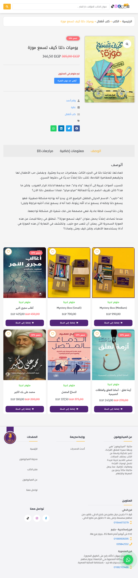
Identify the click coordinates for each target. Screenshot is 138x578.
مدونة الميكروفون (28, 459)
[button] (128, 7)
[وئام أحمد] (78, 101)
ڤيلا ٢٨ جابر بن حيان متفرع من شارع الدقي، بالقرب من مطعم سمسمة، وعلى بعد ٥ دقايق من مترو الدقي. (107, 516)
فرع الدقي (127, 510)
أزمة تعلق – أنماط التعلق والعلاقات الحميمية (113, 392)
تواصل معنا (32, 490)
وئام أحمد (71, 100)
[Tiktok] (112, 6)
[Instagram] (116, 6)
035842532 (122, 544)
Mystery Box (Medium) (113, 308)
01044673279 (121, 522)
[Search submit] (7, 6)
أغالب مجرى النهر (24, 308)
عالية (73, 107)
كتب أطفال (103, 21)
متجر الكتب (32, 469)
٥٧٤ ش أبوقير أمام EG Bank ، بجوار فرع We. (111, 534)
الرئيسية (127, 21)
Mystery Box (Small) (69, 308)
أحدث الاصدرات (77, 449)
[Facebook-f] (45, 518)
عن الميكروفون (30, 479)
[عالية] (78, 107)
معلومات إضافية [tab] (72, 151)
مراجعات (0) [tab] (45, 151)
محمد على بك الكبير (24, 392)
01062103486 (121, 567)
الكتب (116, 21)
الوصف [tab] (96, 151)
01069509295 (121, 538)
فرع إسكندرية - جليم (121, 529)
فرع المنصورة (125, 551)
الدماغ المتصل (69, 392)
